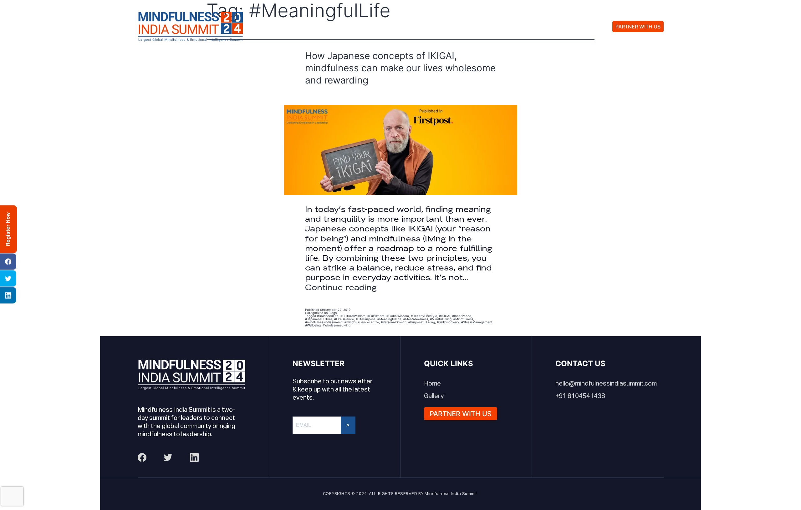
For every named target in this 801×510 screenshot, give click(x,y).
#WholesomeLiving (336, 325)
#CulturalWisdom (352, 316)
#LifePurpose (365, 319)
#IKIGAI (444, 316)
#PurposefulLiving (421, 322)
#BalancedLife (328, 316)
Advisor (425, 26)
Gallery (465, 26)
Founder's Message (363, 26)
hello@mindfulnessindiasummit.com (606, 384)
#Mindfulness (463, 319)
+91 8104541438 (580, 396)
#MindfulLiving (441, 319)
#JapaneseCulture (318, 319)
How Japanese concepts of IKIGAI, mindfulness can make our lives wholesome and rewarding (400, 68)
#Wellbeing (313, 325)
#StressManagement (476, 322)
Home (432, 384)
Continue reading (341, 287)
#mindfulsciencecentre (361, 322)
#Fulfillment (376, 316)
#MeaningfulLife (389, 319)
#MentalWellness (415, 319)
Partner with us (638, 26)
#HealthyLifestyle (424, 316)
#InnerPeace (461, 316)
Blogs (333, 313)
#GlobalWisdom (397, 316)
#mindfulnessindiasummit (324, 322)
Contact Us (511, 26)
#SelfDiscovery (448, 322)
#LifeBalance (344, 319)
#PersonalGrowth (393, 322)
